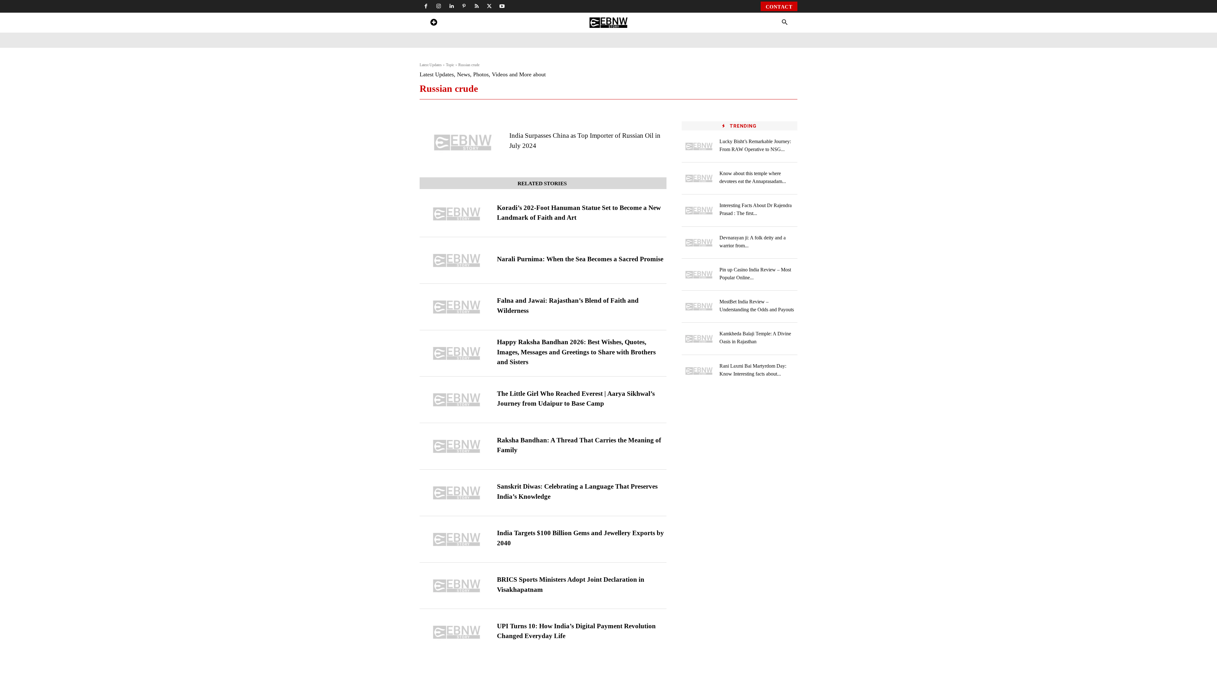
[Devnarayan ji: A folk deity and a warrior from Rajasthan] (699, 242)
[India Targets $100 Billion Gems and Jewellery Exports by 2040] (457, 539)
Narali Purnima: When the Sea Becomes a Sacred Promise (580, 259)
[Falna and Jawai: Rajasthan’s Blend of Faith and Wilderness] (457, 307)
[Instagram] (438, 6)
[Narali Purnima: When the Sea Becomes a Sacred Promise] (457, 260)
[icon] (433, 23)
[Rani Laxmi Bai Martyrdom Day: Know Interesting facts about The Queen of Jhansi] (699, 371)
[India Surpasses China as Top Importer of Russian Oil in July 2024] (463, 142)
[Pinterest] (464, 6)
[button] (785, 22)
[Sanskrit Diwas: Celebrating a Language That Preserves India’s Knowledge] (457, 492)
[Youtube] (502, 6)
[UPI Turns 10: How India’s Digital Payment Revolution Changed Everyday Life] (457, 632)
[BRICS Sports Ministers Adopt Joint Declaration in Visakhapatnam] (457, 586)
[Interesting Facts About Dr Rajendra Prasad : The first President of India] (699, 210)
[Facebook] (426, 6)
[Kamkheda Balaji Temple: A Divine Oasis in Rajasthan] (699, 338)
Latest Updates (431, 65)
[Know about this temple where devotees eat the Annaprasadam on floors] (699, 178)
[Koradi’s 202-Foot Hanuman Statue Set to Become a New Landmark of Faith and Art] (457, 213)
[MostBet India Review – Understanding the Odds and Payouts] (699, 306)
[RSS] (476, 6)
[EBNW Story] (608, 22)
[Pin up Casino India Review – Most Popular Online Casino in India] (699, 274)
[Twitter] (489, 6)
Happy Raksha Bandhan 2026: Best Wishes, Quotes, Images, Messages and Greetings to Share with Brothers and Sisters (576, 352)
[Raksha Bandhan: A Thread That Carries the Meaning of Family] (457, 446)
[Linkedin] (451, 6)
